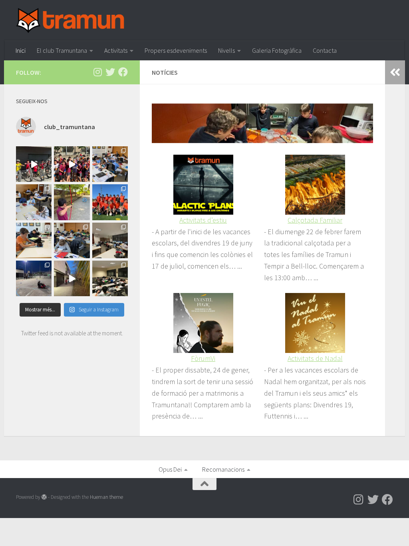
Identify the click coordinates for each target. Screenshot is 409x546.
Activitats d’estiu (203, 220)
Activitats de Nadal (315, 358)
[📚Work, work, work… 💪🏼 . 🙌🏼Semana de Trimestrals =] (110, 240)
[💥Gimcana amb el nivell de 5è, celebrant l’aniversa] (34, 278)
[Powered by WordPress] (44, 497)
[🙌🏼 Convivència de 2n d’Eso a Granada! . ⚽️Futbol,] (110, 202)
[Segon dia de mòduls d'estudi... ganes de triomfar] (71, 240)
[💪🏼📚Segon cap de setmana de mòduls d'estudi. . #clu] (110, 278)
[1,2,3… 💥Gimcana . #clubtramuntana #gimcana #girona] (71, 278)
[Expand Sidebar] (395, 72)
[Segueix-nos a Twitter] (110, 72)
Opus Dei (170, 469)
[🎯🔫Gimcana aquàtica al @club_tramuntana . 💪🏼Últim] (71, 164)
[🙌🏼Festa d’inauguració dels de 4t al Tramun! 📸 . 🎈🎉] (71, 202)
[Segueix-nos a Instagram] (97, 72)
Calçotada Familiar (315, 220)
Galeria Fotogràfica (277, 50)
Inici (21, 50)
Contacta (325, 50)
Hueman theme (106, 497)
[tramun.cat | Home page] (70, 20)
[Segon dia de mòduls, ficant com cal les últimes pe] (110, 164)
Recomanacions (223, 469)
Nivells (226, 50)
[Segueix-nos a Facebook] (123, 72)
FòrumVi (203, 358)
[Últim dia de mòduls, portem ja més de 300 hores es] (34, 240)
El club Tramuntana (62, 50)
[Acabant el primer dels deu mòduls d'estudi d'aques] (34, 202)
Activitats (115, 50)
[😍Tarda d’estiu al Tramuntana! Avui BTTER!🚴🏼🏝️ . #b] (34, 164)
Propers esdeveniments (176, 50)
